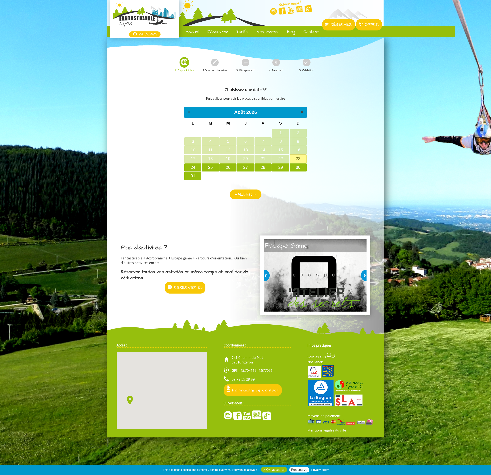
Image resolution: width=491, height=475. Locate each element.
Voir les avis (317, 357)
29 (280, 167)
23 (298, 158)
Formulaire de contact (254, 390)
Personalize (299, 469)
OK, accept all (275, 469)
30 (298, 167)
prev (267, 275)
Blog (290, 32)
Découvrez (217, 32)
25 (210, 167)
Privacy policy (320, 469)
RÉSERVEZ (340, 25)
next (363, 275)
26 (228, 167)
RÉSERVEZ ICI (187, 288)
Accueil (191, 32)
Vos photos (266, 32)
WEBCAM (147, 34)
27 (245, 167)
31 (193, 175)
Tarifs (241, 32)
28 (263, 167)
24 (193, 167)
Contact (310, 32)
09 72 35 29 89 (243, 379)
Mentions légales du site (326, 430)
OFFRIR (371, 25)
